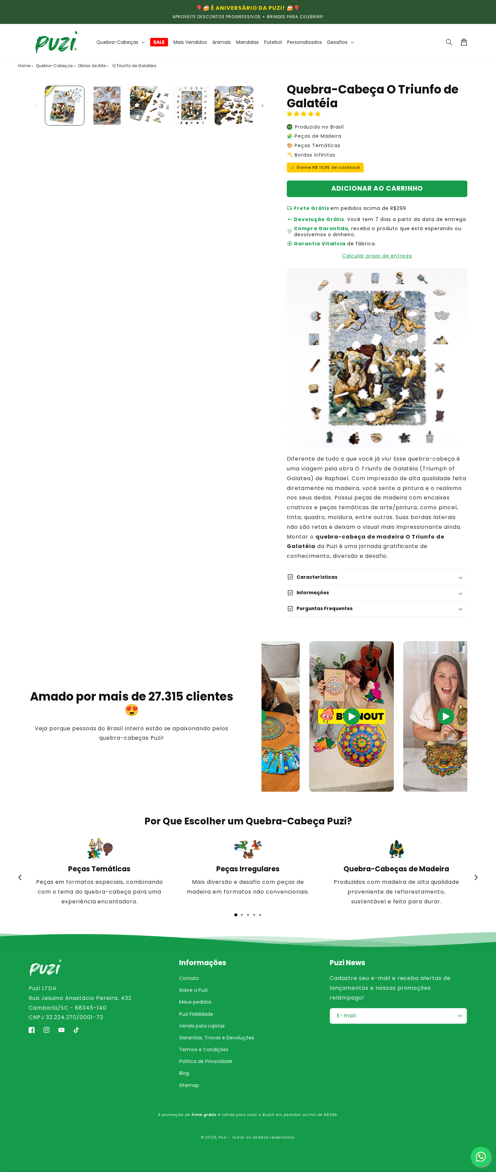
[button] (120, 42)
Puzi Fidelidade (196, 1014)
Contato (189, 978)
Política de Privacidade (205, 1061)
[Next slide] (476, 877)
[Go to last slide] (20, 877)
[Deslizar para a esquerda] (36, 105)
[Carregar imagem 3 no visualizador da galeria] (149, 105)
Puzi (223, 1137)
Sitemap (189, 1085)
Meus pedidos (195, 1002)
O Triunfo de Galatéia (134, 66)
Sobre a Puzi (193, 990)
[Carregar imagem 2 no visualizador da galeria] (106, 105)
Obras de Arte (92, 66)
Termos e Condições (203, 1049)
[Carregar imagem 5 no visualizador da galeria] (234, 105)
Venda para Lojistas (202, 1026)
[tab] (236, 915)
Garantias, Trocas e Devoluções (216, 1037)
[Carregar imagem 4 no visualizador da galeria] (191, 105)
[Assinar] (459, 1016)
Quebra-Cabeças (54, 66)
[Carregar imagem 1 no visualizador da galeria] (64, 105)
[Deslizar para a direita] (262, 105)
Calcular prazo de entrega (377, 255)
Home (24, 66)
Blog (184, 1073)
